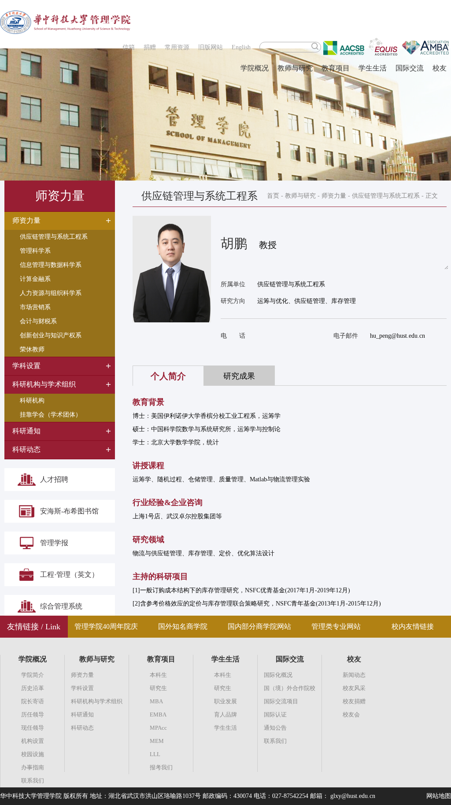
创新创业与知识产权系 (50, 335)
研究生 (158, 688)
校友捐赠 (354, 701)
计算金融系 (35, 279)
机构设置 (32, 741)
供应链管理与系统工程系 (54, 236)
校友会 (351, 714)
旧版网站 (210, 47)
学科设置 (82, 688)
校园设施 (32, 754)
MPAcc (158, 727)
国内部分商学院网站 (259, 626)
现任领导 (32, 727)
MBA (156, 701)
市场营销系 (35, 307)
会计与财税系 (38, 321)
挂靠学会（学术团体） (50, 414)
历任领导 (32, 714)
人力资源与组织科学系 (50, 293)
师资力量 (334, 195)
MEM (157, 741)
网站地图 (438, 796)
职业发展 (225, 701)
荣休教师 (32, 349)
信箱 (128, 47)
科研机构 (32, 400)
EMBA (158, 714)
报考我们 (161, 767)
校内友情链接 (413, 626)
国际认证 (275, 714)
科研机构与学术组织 (96, 701)
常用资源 (177, 47)
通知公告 (275, 727)
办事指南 (32, 767)
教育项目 (336, 68)
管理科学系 (35, 250)
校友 (440, 68)
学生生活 (373, 68)
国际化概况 (278, 675)
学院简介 (32, 675)
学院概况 (254, 68)
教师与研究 (295, 68)
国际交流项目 (281, 701)
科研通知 (82, 714)
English (241, 47)
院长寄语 (32, 701)
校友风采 (354, 688)
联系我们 (32, 780)
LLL (155, 754)
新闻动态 (354, 675)
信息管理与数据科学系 (50, 265)
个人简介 (168, 376)
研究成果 (239, 376)
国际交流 (410, 68)
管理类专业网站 (336, 626)
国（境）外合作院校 (289, 688)
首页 (273, 195)
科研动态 (82, 727)
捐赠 (150, 47)
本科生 (158, 675)
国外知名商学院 (182, 626)
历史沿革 (32, 688)
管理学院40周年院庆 (106, 626)
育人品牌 (225, 714)
